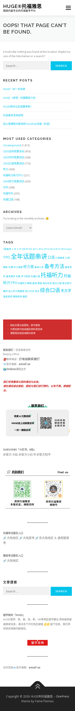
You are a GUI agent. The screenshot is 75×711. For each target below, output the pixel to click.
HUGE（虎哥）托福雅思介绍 (19, 98)
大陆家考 (29, 538)
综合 (37, 291)
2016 (63, 249)
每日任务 (47, 283)
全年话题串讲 (29, 256)
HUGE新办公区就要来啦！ (18, 106)
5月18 (25, 249)
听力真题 (18, 267)
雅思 (25, 296)
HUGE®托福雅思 (22, 6)
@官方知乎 (43, 454)
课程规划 (17, 296)
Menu (68, 8)
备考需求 (10, 276)
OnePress (62, 696)
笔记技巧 (66, 283)
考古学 (66, 290)
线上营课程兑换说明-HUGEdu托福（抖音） (27, 124)
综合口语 (50, 290)
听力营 (28, 266)
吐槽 (10, 267)
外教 (18, 276)
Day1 (69, 249)
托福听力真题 (25, 283)
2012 (40, 249)
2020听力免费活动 (13, 181)
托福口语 (8, 199)
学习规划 (25, 276)
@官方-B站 (10, 454)
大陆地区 (13, 538)
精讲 (5, 291)
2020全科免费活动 (13, 151)
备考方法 (54, 266)
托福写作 (8, 193)
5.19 (19, 249)
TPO (6, 257)
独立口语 (57, 283)
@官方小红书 (27, 454)
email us (24, 364)
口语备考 (60, 257)
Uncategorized (12, 145)
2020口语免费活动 (13, 163)
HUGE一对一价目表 (14, 89)
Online (11, 369)
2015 (57, 249)
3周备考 (7, 249)
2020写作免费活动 (13, 157)
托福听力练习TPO (13, 175)
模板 (40, 283)
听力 (5, 169)
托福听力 (52, 275)
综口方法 (29, 291)
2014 (52, 249)
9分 (30, 249)
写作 (5, 187)
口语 (51, 257)
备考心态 (39, 267)
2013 (46, 249)
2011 (35, 249)
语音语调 (7, 296)
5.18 (14, 249)
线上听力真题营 (16, 291)
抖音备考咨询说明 (13, 115)
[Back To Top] (37, 686)
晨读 (34, 283)
